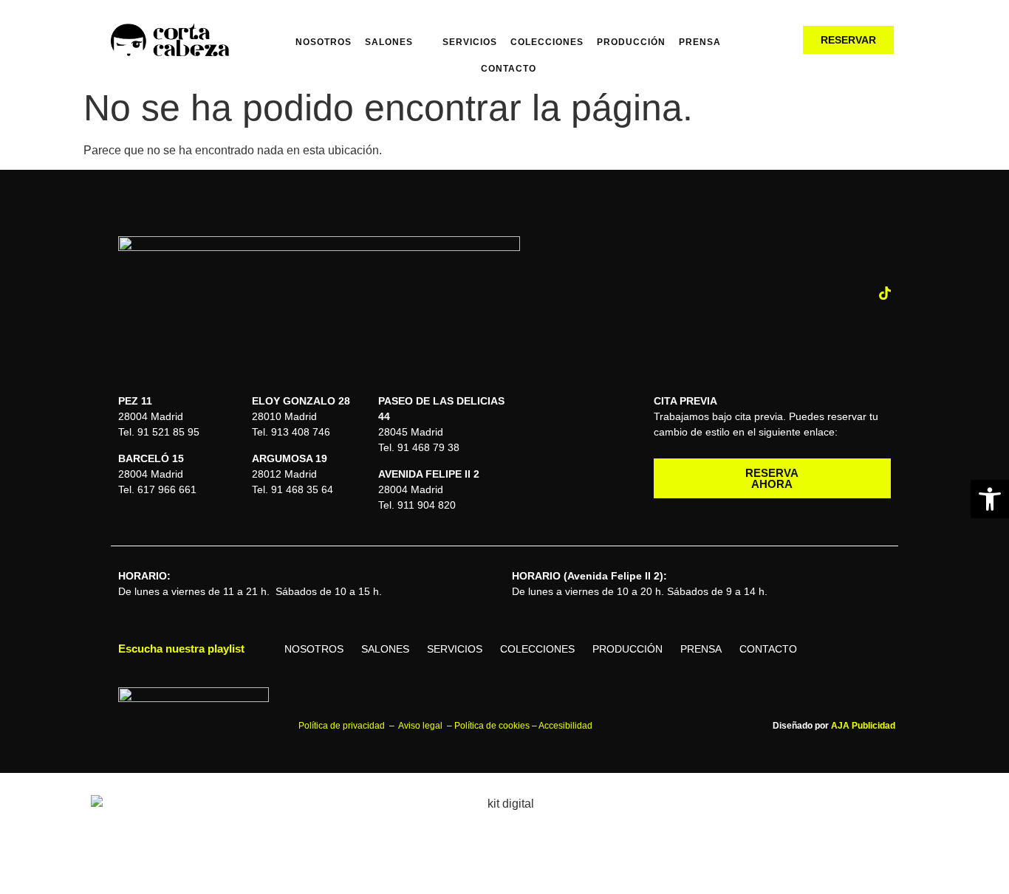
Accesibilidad (565, 726)
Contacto (508, 68)
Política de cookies (492, 726)
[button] (990, 499)
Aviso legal (421, 726)
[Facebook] (826, 293)
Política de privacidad (342, 726)
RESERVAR (848, 40)
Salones (389, 42)
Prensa (700, 42)
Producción (631, 42)
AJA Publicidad (863, 726)
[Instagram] (796, 293)
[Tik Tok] (885, 293)
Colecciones (547, 42)
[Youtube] (855, 293)
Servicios (469, 42)
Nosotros (323, 42)
